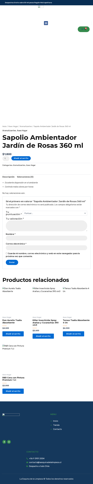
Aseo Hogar (13, 126)
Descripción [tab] (8, 177)
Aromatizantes (26, 126)
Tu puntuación (14, 213)
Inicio (4, 126)
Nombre (11, 234)
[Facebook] (86, 2)
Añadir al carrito (21, 158)
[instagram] (89, 2)
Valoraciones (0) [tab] (25, 177)
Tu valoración (15, 218)
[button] (46, 23)
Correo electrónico (16, 244)
